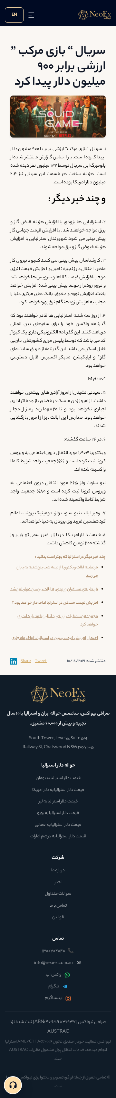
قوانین (58, 917)
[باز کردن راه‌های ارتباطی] (13, 1085)
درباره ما (58, 870)
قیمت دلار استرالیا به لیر (58, 801)
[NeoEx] (58, 694)
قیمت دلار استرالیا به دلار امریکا (58, 790)
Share (26, 661)
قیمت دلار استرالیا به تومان (58, 778)
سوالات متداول (58, 894)
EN (14, 15)
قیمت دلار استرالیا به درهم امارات (58, 836)
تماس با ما (58, 905)
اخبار (58, 882)
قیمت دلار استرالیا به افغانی (58, 825)
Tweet (41, 661)
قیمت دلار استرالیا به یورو (58, 813)
